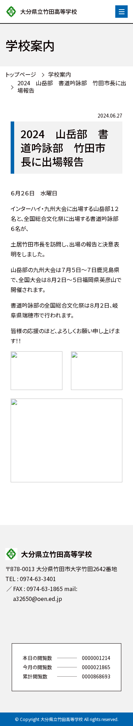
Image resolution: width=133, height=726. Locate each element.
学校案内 (59, 74)
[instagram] (77, 623)
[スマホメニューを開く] (121, 11)
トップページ (20, 74)
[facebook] (56, 623)
